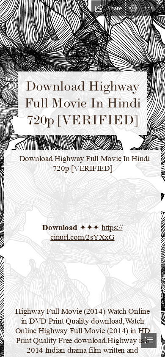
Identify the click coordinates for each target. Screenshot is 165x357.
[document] (82, 178)
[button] (108, 8)
